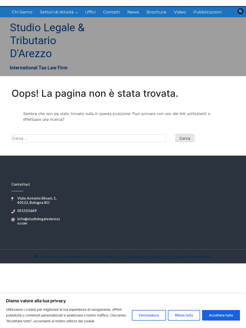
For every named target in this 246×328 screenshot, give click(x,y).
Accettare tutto (221, 315)
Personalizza (149, 315)
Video (180, 12)
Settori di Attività (57, 12)
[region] (123, 311)
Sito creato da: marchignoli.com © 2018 (71, 256)
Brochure (156, 12)
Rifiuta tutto (184, 315)
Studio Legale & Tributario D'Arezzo (47, 40)
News (133, 12)
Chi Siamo (22, 12)
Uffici (90, 12)
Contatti (111, 12)
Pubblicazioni (207, 12)
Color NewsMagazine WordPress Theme (148, 256)
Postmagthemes (199, 256)
